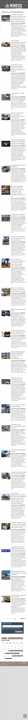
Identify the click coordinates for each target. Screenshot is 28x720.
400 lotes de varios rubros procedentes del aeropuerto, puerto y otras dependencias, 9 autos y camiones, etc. (18, 18)
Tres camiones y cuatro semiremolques (18, 405)
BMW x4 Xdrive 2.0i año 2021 (18, 310)
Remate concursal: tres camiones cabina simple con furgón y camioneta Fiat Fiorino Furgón (18, 525)
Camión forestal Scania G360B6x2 (18, 166)
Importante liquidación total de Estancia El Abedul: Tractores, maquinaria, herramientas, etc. (18, 355)
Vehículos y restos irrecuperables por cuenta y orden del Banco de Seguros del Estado (18, 68)
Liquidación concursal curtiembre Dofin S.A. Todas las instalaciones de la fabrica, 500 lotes (18, 549)
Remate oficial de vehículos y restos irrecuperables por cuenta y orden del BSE (18, 380)
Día (20, 638)
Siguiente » (23, 618)
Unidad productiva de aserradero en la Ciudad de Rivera (18, 573)
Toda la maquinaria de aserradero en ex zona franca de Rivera (18, 238)
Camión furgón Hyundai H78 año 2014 (18, 596)
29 (14, 618)
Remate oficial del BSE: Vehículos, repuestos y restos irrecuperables (18, 141)
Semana (15, 638)
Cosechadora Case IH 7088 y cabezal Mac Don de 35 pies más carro (18, 332)
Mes (11, 638)
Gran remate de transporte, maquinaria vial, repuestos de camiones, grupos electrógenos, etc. (18, 263)
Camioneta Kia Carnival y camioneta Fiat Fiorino (18, 473)
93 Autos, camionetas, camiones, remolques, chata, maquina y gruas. (18, 289)
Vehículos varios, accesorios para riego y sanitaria (18, 426)
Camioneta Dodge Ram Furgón (18, 450)
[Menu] (25, 715)
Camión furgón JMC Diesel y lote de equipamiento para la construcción (17, 115)
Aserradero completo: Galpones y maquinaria (18, 215)
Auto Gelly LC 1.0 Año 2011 (17, 94)
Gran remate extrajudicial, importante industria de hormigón (18, 42)
